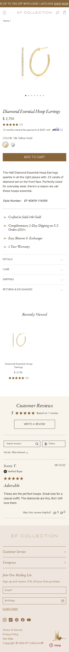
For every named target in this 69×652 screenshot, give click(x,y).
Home (6, 21)
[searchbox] (18, 444)
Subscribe (10, 609)
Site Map (8, 639)
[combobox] (16, 452)
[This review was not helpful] (61, 512)
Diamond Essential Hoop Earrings (18, 366)
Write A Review (34, 424)
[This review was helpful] (55, 512)
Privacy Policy (10, 634)
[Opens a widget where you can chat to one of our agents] (55, 645)
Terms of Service (12, 630)
